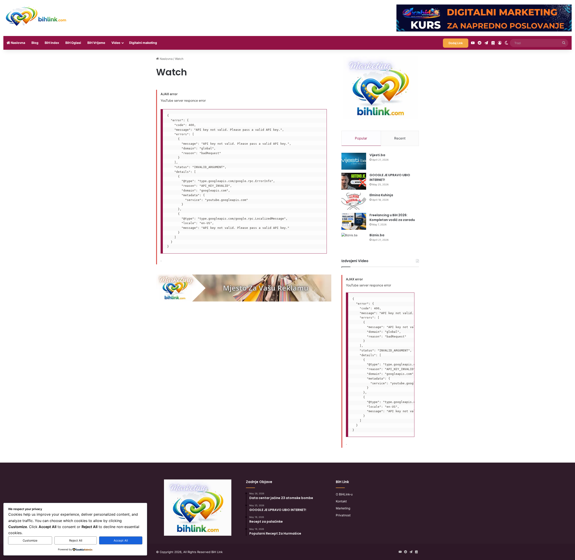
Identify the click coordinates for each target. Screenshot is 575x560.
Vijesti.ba (377, 155)
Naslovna (17, 43)
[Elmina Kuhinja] (353, 201)
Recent (399, 138)
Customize (30, 540)
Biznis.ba (376, 235)
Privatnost (343, 515)
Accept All (121, 540)
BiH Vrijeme (96, 43)
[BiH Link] (36, 15)
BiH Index (52, 43)
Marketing (343, 508)
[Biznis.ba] (353, 240)
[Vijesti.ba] (353, 161)
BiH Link (217, 552)
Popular (361, 138)
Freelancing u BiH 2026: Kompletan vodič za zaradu (392, 217)
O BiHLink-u (344, 494)
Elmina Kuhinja (381, 195)
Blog (34, 43)
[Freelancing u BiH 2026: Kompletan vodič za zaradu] (353, 221)
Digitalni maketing (143, 43)
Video (115, 43)
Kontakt (341, 501)
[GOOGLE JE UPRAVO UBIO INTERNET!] (353, 181)
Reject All (75, 540)
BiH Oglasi (73, 43)
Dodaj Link (456, 43)
